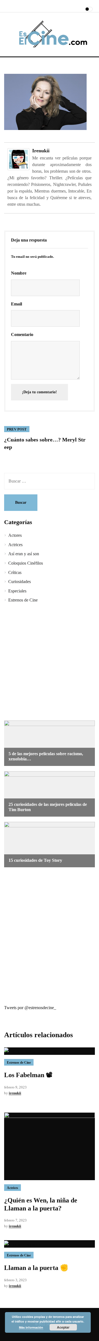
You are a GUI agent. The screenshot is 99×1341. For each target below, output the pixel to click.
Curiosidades (19, 581)
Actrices (15, 544)
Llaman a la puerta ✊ (36, 1267)
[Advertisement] (49, 662)
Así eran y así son (23, 553)
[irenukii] (18, 158)
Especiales (17, 591)
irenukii (41, 150)
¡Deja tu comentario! (39, 392)
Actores (15, 535)
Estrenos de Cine (23, 600)
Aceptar (63, 1327)
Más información (31, 1327)
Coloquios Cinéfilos (25, 563)
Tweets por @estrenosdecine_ (30, 1007)
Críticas (14, 572)
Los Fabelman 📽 (28, 1075)
